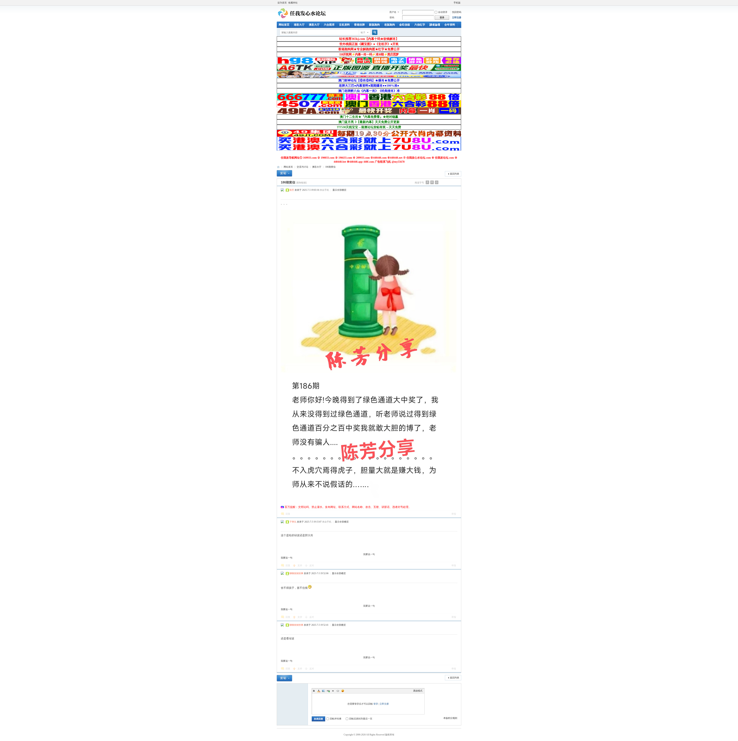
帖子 (363, 32)
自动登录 (442, 12)
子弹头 (292, 521)
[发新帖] (284, 173)
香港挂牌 (359, 24)
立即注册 (456, 17)
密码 (392, 17)
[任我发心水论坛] (302, 19)
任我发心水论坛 (278, 167)
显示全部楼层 (339, 190)
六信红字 (419, 24)
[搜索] (374, 32)
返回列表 (454, 173)
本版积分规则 (450, 718)
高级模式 (417, 690)
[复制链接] (301, 182)
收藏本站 (293, 2)
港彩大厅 (299, 24)
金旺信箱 (404, 24)
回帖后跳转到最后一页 (360, 718)
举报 (453, 514)
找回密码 (456, 12)
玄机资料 (344, 24)
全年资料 (449, 24)
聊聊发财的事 (296, 573)
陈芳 (291, 190)
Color (319, 691)
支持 (300, 565)
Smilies (343, 691)
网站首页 (284, 24)
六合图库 (329, 24)
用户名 (392, 12)
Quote (333, 691)
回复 (288, 514)
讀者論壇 (434, 24)
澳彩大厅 (314, 24)
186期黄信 (330, 167)
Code (338, 691)
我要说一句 (369, 554)
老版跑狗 (389, 24)
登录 (375, 704)
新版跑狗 (374, 24)
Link (328, 691)
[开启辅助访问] (452, 2)
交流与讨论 (302, 167)
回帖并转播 (335, 718)
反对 (311, 565)
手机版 (457, 2)
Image (323, 691)
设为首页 (282, 2)
